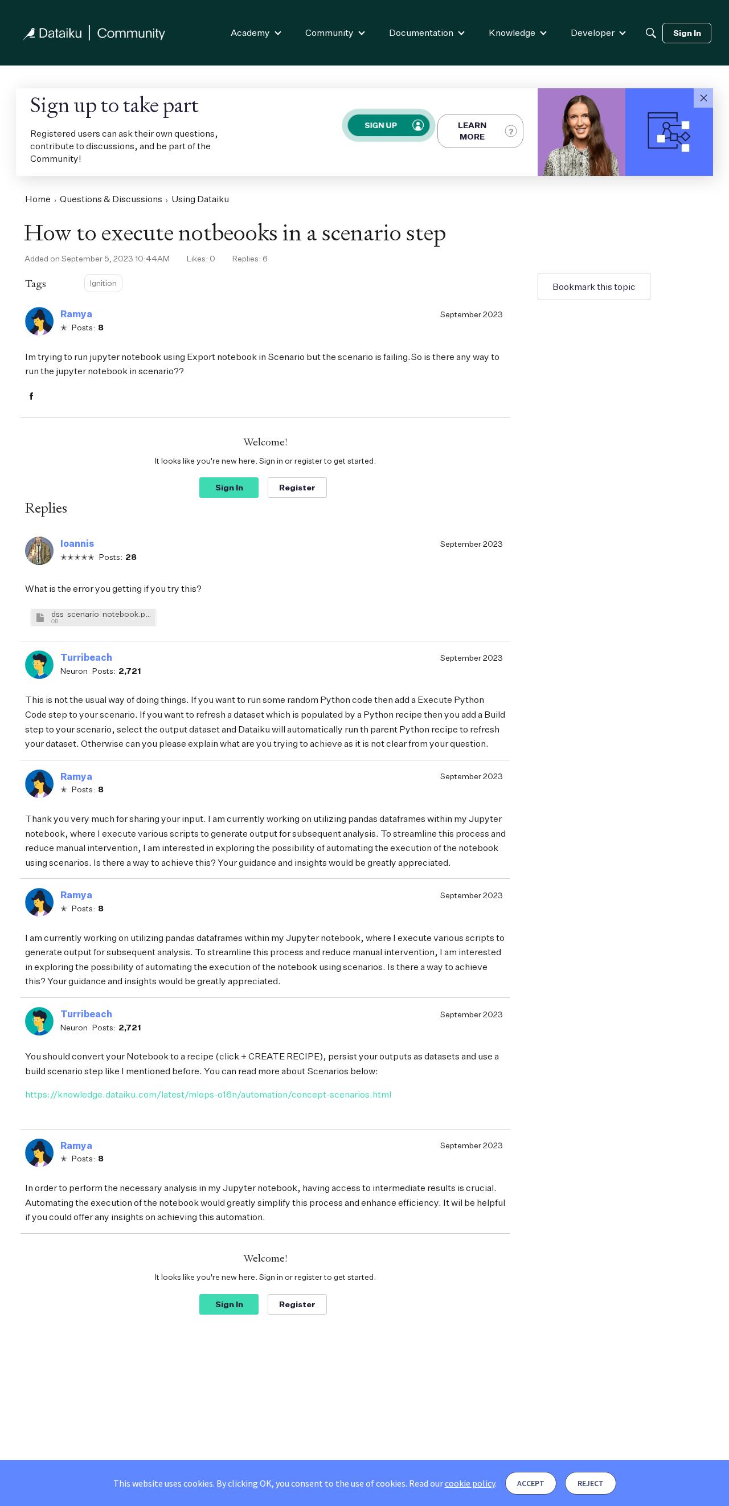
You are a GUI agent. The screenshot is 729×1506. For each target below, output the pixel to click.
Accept (530, 1483)
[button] (703, 98)
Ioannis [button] (77, 543)
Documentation (421, 32)
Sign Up (380, 125)
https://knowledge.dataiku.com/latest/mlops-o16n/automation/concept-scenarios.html (208, 1094)
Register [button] (297, 487)
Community (329, 32)
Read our (452, 1483)
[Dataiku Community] (94, 32)
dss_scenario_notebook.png (102, 613)
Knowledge (512, 32)
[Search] (651, 33)
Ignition (103, 283)
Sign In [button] (229, 487)
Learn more (472, 130)
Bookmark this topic (594, 286)
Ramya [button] (76, 314)
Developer (593, 32)
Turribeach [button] (86, 657)
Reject (591, 1483)
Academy (250, 32)
